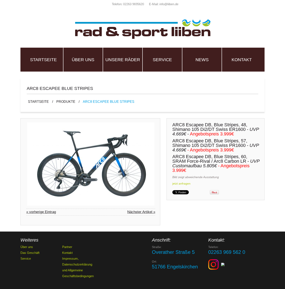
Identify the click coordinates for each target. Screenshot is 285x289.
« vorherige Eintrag (41, 212)
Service (162, 59)
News (202, 59)
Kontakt (242, 59)
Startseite (43, 59)
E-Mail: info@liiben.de (163, 4)
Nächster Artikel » (141, 212)
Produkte (65, 101)
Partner (67, 247)
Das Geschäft (29, 252)
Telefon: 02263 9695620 (128, 4)
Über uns (83, 59)
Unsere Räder (122, 59)
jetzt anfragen (181, 183)
